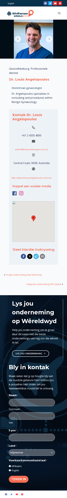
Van (11, 422)
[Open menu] (59, 13)
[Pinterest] (60, 3)
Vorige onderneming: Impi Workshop (24, 274)
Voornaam (14, 409)
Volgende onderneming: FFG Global (43, 284)
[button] (23, 256)
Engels (15, 470)
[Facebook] (45, 3)
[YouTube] (55, 3)
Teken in (18, 479)
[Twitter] (50, 3)
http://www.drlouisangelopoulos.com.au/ (31, 177)
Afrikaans (17, 466)
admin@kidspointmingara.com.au (31, 149)
